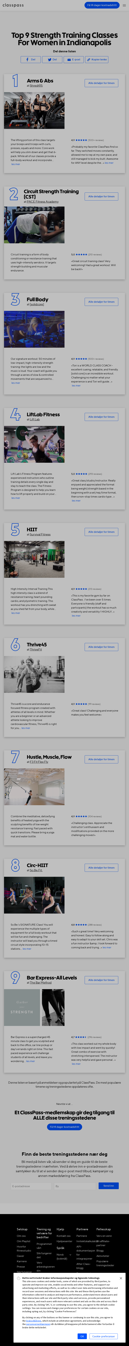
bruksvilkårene (33, 1320)
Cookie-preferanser (103, 1336)
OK (82, 1336)
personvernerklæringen (38, 1324)
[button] (121, 1278)
